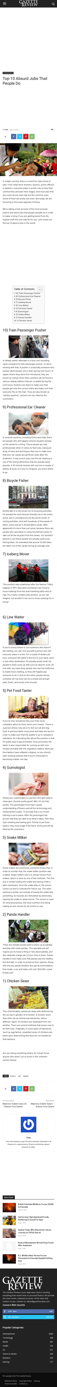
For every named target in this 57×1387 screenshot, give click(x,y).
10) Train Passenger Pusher (28, 293)
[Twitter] (19, 136)
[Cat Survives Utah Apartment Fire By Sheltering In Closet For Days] (9, 1220)
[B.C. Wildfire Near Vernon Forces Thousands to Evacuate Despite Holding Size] (9, 1259)
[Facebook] (13, 136)
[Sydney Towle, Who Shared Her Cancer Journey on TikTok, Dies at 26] (9, 1233)
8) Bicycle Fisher (23, 299)
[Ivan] (28, 1124)
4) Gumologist (22, 311)
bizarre (13, 1076)
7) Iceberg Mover (23, 302)
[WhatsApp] (32, 136)
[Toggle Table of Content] (39, 289)
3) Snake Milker (23, 314)
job (19, 1076)
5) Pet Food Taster (24, 308)
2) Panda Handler (24, 317)
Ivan (6, 130)
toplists (25, 1076)
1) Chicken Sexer (24, 320)
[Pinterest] (25, 136)
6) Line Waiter (22, 305)
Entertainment (8, 73)
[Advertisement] (28, 37)
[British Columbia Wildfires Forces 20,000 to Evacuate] (9, 1207)
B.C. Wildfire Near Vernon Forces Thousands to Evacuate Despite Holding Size (35, 1258)
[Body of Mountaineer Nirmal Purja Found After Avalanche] (9, 1246)
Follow (49, 1317)
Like (50, 1311)
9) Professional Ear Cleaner (28, 296)
